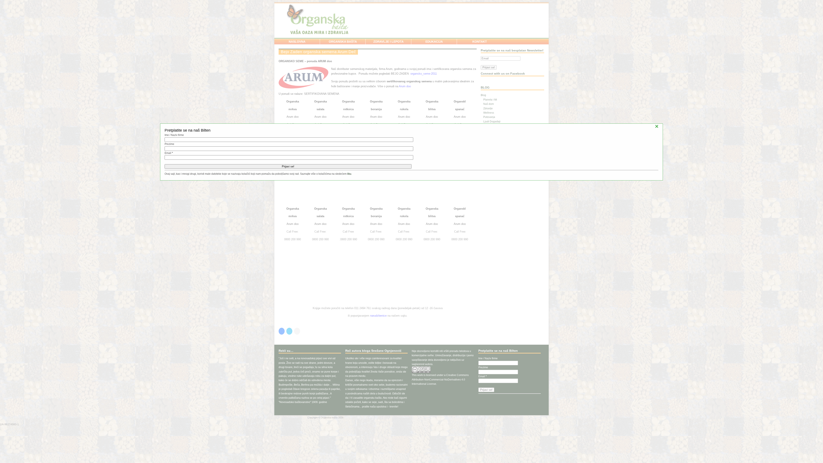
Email (169, 153)
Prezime (169, 144)
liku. (349, 173)
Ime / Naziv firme (174, 135)
